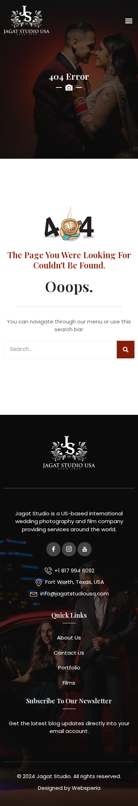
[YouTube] (84, 549)
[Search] (125, 349)
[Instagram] (69, 549)
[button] (128, 20)
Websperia (86, 788)
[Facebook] (53, 549)
